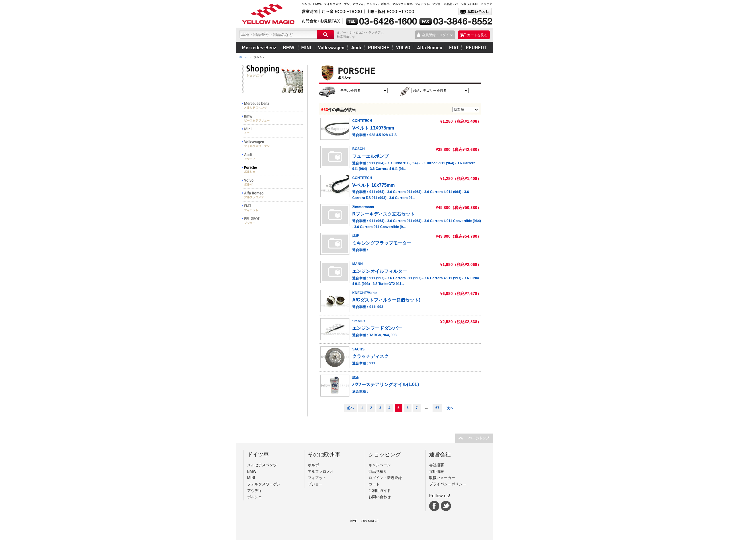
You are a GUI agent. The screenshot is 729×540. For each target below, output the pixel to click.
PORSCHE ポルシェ (272, 169)
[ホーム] (267, 14)
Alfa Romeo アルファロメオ (272, 195)
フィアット (453, 47)
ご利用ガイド (379, 490)
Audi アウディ (272, 156)
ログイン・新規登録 (385, 478)
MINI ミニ (272, 131)
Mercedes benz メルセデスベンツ (272, 105)
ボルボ (402, 47)
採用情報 (436, 471)
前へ (350, 408)
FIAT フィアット (272, 208)
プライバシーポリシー (447, 484)
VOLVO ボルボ (272, 182)
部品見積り (377, 471)
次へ (450, 408)
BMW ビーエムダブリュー (272, 118)
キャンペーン (379, 465)
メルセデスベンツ (259, 47)
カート (374, 484)
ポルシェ (378, 47)
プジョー (475, 47)
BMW (289, 47)
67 (437, 408)
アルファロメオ (429, 47)
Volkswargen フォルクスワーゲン (272, 143)
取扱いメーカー (442, 478)
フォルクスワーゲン (331, 47)
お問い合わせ (379, 497)
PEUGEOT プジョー (272, 220)
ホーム (243, 57)
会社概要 (436, 465)
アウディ (355, 47)
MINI (306, 47)
